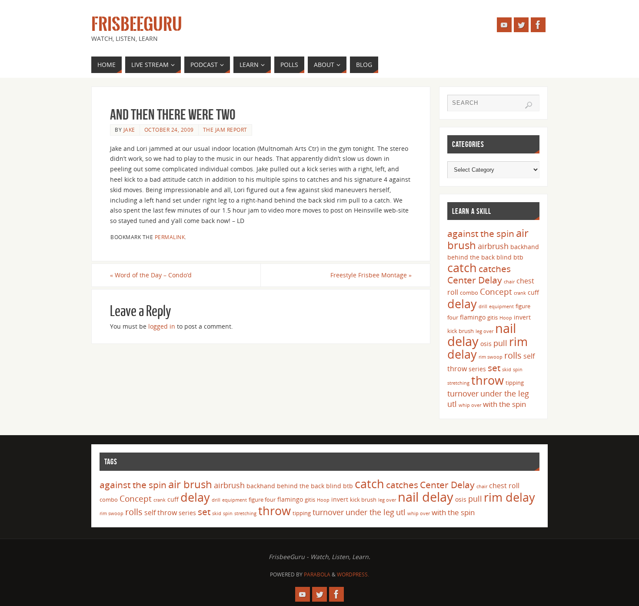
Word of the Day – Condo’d (151, 275)
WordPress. (353, 574)
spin (518, 369)
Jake (129, 129)
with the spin (504, 404)
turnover (463, 393)
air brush (190, 484)
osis (486, 344)
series (477, 369)
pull (500, 343)
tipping (515, 382)
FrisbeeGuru (136, 24)
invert (522, 317)
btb (518, 257)
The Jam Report (225, 129)
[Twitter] (521, 24)
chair (509, 282)
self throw (160, 512)
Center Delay (474, 280)
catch (462, 268)
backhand (524, 247)
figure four (262, 499)
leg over (484, 331)
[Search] (528, 105)
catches (495, 269)
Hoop (505, 318)
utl (452, 404)
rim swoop (491, 357)
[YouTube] (504, 24)
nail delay (425, 497)
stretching (458, 383)
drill (483, 306)
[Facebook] (538, 24)
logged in (161, 326)
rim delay (509, 497)
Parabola (317, 574)
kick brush (460, 331)
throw (487, 380)
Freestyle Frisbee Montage (371, 275)
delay (462, 304)
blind (504, 257)
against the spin (480, 233)
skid (506, 369)
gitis (492, 317)
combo (469, 292)
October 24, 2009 (169, 129)
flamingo (473, 317)
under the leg (504, 393)
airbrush (493, 246)
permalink (170, 236)
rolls (513, 355)
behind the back (471, 257)
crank (520, 293)
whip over (470, 405)
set (494, 367)
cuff (533, 292)
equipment (501, 306)
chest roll (504, 485)
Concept (496, 291)
